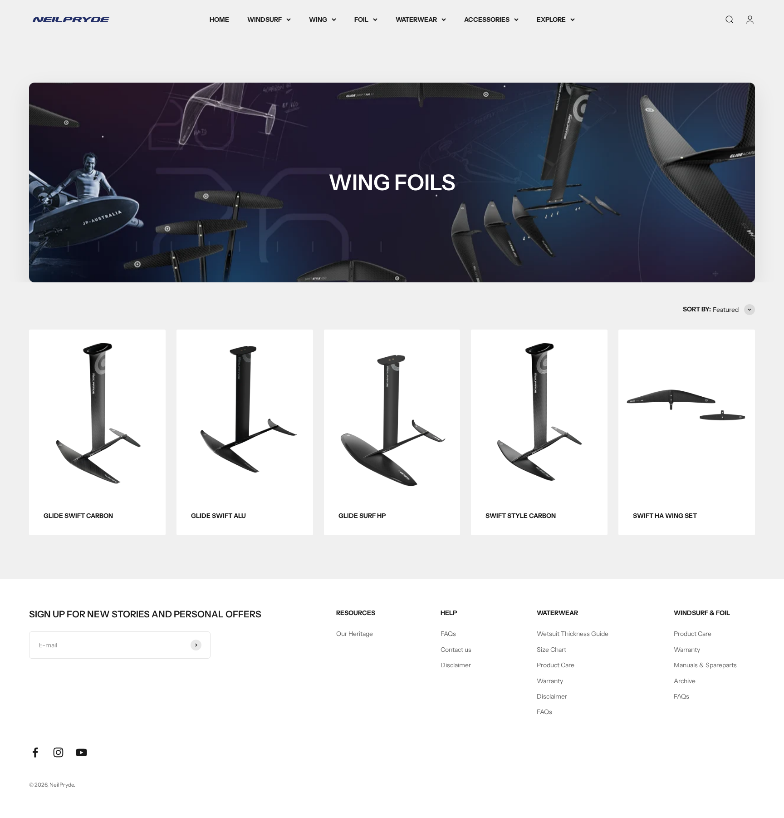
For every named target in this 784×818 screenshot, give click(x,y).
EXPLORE (551, 19)
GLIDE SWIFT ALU (218, 516)
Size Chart (551, 650)
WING (318, 19)
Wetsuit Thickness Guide (572, 634)
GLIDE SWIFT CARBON (78, 516)
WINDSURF (264, 19)
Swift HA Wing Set (665, 516)
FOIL (361, 19)
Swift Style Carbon (520, 516)
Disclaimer (456, 665)
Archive (685, 681)
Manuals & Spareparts (705, 665)
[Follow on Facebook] (35, 752)
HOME (219, 19)
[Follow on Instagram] (58, 752)
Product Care (555, 665)
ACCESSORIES (487, 19)
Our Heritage (354, 634)
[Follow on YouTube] (81, 752)
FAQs (448, 634)
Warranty (550, 681)
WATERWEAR (416, 19)
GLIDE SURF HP (362, 516)
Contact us (456, 650)
